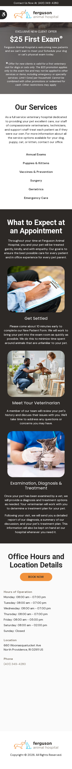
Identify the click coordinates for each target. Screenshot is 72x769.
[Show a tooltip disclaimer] (61, 37)
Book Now (36, 577)
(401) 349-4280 (15, 664)
